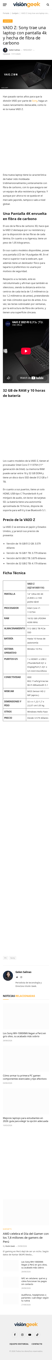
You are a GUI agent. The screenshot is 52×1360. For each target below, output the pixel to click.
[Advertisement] (26, 142)
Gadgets (15, 13)
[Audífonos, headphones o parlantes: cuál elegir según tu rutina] (11, 1298)
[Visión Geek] (26, 4)
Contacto (37, 1344)
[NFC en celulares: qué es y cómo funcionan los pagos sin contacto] (11, 1282)
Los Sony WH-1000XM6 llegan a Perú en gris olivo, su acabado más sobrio (24, 1035)
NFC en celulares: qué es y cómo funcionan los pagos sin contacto (34, 1281)
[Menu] (5, 4)
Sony (34, 100)
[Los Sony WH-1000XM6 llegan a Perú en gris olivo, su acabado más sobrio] (26, 1016)
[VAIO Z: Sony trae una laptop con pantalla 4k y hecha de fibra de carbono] (26, 88)
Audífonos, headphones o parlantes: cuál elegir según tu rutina (35, 1297)
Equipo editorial (19, 1344)
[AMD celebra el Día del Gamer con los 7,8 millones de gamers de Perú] (26, 1212)
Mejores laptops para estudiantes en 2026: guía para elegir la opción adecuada (25, 1119)
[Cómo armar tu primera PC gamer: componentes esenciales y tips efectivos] (26, 1059)
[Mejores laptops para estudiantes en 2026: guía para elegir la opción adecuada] (26, 1101)
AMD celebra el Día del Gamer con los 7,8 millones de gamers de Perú (26, 1237)
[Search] (47, 4)
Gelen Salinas (14, 50)
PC (5, 958)
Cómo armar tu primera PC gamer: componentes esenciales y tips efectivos (25, 1077)
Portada (6, 13)
